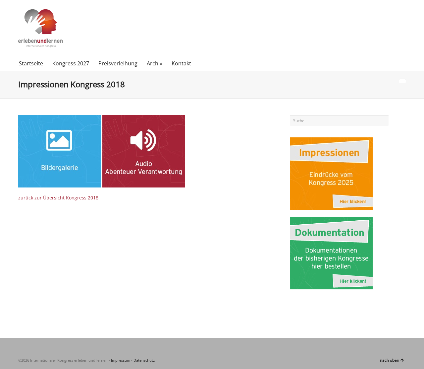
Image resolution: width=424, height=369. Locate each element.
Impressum (120, 360)
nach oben (389, 360)
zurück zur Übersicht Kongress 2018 (58, 197)
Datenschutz (144, 360)
